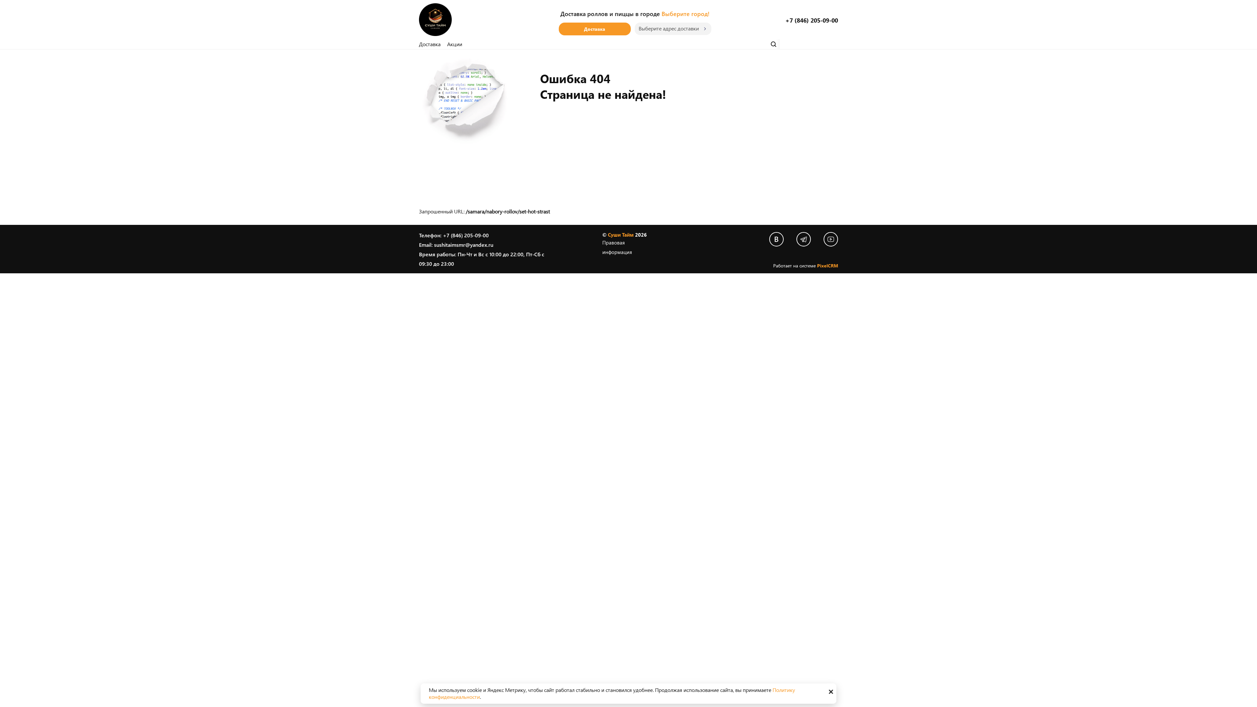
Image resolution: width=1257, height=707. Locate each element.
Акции (454, 44)
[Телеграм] (803, 239)
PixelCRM (827, 266)
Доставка (594, 29)
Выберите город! (685, 13)
